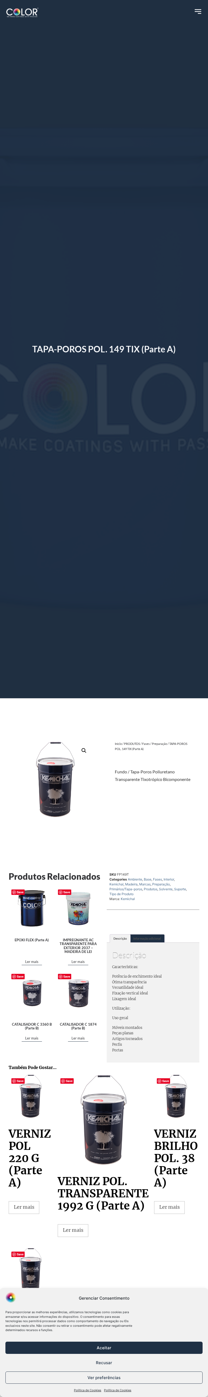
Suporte (180, 889)
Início (118, 743)
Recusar (104, 1362)
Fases (146, 743)
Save (20, 892)
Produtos (150, 889)
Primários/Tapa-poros (125, 889)
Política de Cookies (87, 1390)
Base (147, 879)
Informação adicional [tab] (147, 938)
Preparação (159, 743)
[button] (84, 750)
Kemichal (116, 884)
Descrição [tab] (120, 938)
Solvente (166, 889)
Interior (169, 879)
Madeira (131, 884)
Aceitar (104, 1347)
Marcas (145, 884)
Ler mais (31, 961)
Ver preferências (104, 1377)
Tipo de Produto (121, 894)
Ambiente (135, 879)
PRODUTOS (132, 743)
